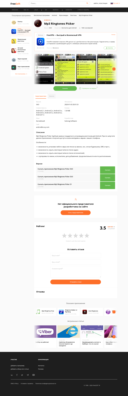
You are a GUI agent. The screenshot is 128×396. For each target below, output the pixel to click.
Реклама (40, 369)
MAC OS (26, 10)
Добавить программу (17, 366)
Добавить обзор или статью (20, 369)
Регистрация (103, 3)
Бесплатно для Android (69, 28)
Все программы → (21, 74)
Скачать (65, 88)
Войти (96, 3)
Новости (69, 10)
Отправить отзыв (75, 282)
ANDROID (55, 10)
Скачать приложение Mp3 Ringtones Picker (55, 169)
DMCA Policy (14, 383)
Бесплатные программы (42, 15)
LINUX (36, 10)
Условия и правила (27, 383)
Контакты (41, 366)
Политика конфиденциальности (45, 383)
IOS (46, 10)
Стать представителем (75, 212)
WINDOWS (15, 10)
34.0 (48, 28)
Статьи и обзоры (83, 10)
